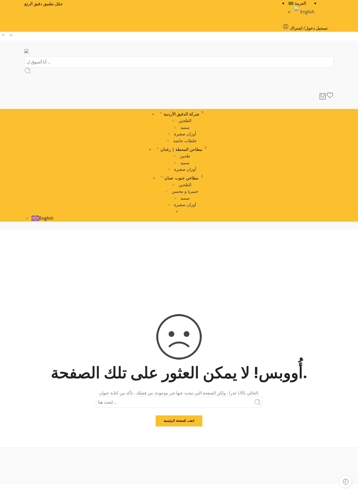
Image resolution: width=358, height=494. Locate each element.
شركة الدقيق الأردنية (181, 114)
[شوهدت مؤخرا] (345, 481)
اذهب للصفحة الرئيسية (179, 420)
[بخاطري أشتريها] (330, 96)
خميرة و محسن (185, 191)
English (307, 12)
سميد (184, 127)
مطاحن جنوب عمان (181, 178)
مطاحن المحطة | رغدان (181, 149)
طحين (185, 156)
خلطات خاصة (185, 141)
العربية (300, 3)
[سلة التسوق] (322, 96)
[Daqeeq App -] (38, 52)
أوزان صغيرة (185, 134)
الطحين (184, 120)
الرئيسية (179, 267)
